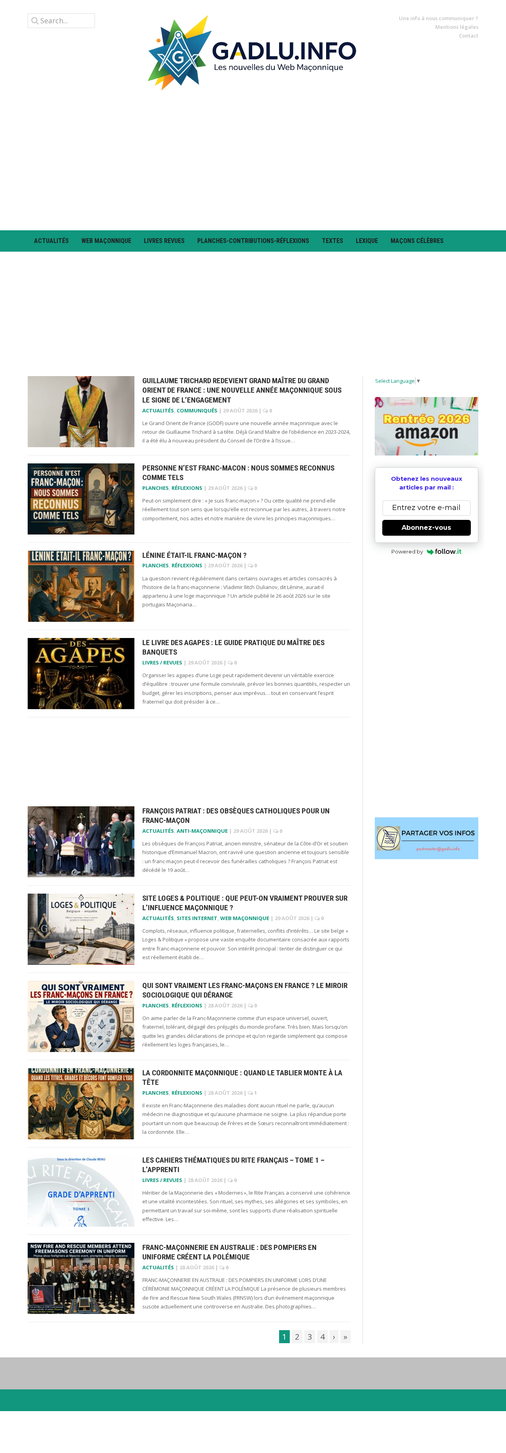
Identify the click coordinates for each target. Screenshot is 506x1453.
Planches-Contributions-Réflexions (253, 241)
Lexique (367, 241)
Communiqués (197, 410)
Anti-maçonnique (202, 830)
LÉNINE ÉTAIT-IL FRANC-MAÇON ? (194, 555)
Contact (468, 35)
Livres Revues (164, 241)
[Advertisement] (253, 160)
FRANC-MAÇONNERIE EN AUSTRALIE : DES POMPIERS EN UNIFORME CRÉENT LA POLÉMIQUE (229, 1252)
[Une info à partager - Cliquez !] (427, 838)
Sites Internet (197, 918)
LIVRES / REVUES (162, 662)
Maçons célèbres (417, 241)
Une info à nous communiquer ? (438, 18)
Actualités (51, 241)
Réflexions (187, 487)
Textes (332, 241)
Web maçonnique (106, 241)
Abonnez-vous (426, 527)
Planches (155, 487)
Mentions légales (456, 26)
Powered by (407, 551)
